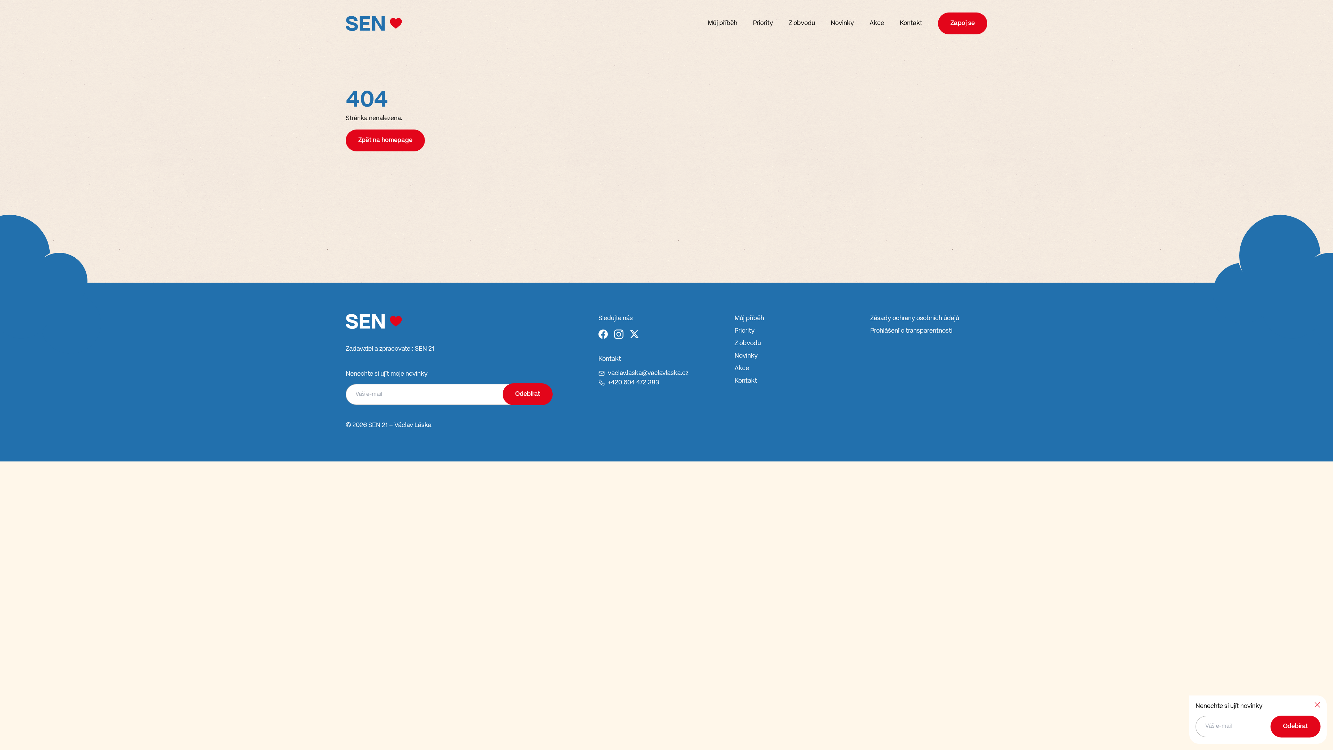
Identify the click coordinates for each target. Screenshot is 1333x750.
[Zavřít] (1317, 705)
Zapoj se (962, 23)
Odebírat (527, 394)
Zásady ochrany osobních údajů (914, 318)
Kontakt (911, 23)
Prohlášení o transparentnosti (911, 331)
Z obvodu (802, 23)
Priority (763, 23)
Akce (877, 23)
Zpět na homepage (385, 140)
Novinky (842, 23)
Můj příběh (722, 23)
